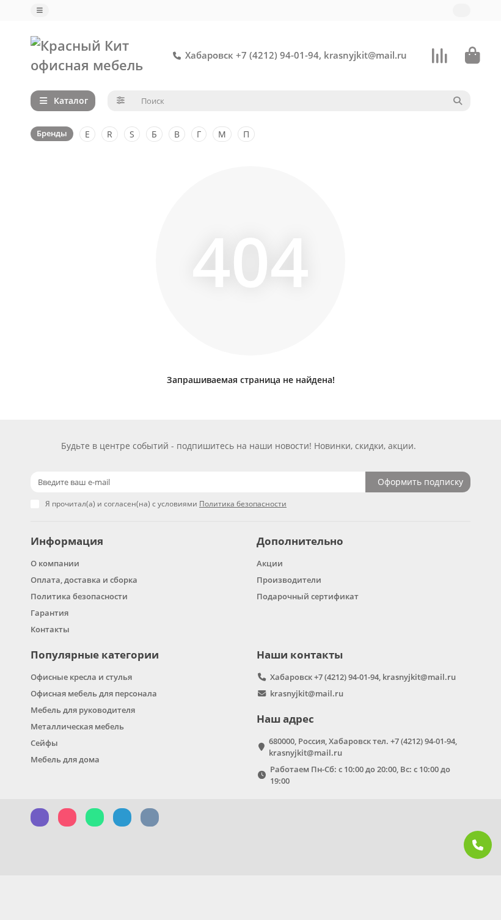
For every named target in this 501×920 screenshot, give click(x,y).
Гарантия (49, 612)
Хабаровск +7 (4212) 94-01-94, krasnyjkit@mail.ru (296, 55)
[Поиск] (457, 101)
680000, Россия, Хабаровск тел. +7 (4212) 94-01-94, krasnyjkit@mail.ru (363, 747)
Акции (270, 563)
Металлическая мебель (77, 726)
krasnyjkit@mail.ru (306, 693)
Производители (289, 579)
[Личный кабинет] (461, 10)
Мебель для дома (65, 759)
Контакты (50, 629)
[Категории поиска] (121, 100)
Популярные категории (95, 655)
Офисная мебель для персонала (94, 693)
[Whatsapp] (478, 845)
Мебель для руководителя (83, 709)
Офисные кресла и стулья (81, 676)
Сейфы (44, 742)
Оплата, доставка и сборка (84, 579)
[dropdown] (40, 10)
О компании (55, 563)
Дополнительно (300, 541)
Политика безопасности (79, 596)
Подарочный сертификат (308, 596)
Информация (67, 541)
